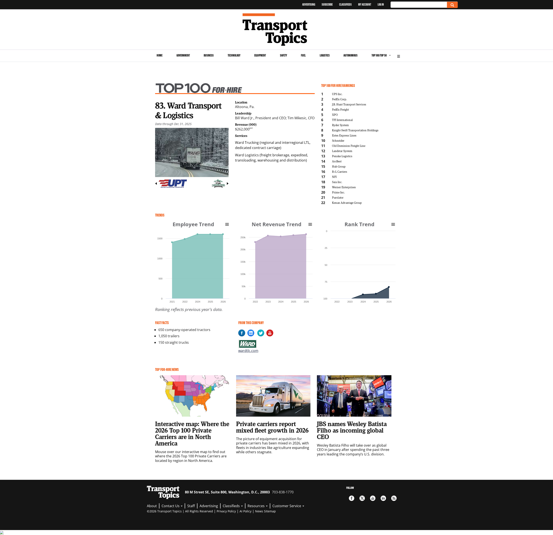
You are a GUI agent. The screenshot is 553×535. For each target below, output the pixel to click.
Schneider (338, 140)
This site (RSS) (394, 498)
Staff (191, 506)
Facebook (351, 498)
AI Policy (245, 511)
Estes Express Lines (344, 135)
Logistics (325, 55)
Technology (234, 55)
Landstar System (342, 151)
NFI (334, 177)
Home (159, 55)
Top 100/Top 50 (379, 55)
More (398, 56)
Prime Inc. (338, 192)
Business (209, 55)
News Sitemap (265, 511)
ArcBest (337, 161)
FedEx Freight (340, 109)
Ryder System (340, 125)
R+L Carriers (339, 171)
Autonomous (350, 55)
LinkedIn (383, 498)
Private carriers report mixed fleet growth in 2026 (272, 427)
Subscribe (327, 4)
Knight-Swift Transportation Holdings (355, 130)
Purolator (337, 197)
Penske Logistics (342, 156)
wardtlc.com (248, 350)
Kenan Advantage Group (347, 203)
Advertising (308, 4)
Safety (283, 55)
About (152, 506)
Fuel (303, 55)
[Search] (452, 5)
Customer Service (287, 506)
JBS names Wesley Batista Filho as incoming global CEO (352, 430)
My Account (364, 4)
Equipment (260, 55)
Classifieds (345, 4)
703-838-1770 (283, 492)
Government (183, 55)
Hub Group (339, 166)
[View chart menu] (227, 224)
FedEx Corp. (339, 99)
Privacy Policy (226, 511)
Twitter (362, 498)
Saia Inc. (337, 182)
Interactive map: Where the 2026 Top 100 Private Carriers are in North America (192, 433)
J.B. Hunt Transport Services (349, 104)
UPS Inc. (337, 94)
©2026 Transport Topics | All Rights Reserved (180, 511)
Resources (256, 506)
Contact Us (171, 506)
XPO (335, 115)
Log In (381, 4)
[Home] (277, 29)
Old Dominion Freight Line (348, 146)
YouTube (372, 498)
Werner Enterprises (344, 187)
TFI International (342, 120)
